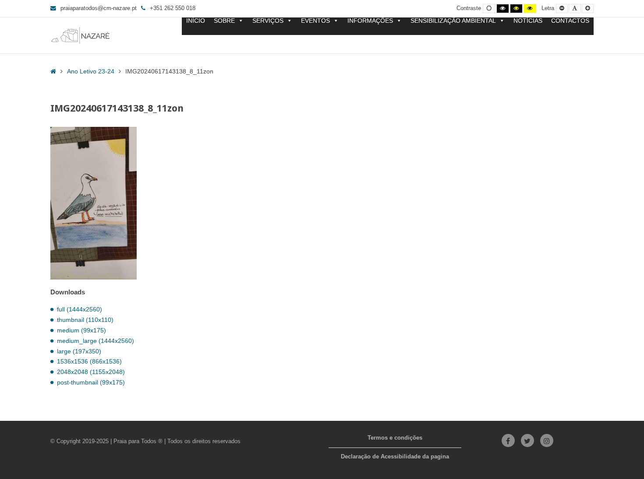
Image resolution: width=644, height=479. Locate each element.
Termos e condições (395, 438)
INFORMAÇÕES (370, 20)
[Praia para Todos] (80, 35)
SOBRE (224, 20)
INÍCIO (195, 20)
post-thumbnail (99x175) (91, 382)
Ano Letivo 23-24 (90, 71)
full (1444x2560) (79, 309)
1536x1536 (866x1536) (89, 361)
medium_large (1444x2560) (95, 340)
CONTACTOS (570, 20)
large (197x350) (79, 351)
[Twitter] (527, 440)
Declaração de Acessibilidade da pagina (395, 457)
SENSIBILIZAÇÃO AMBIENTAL (453, 20)
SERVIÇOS (267, 20)
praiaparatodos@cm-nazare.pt (98, 8)
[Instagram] (546, 440)
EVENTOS (315, 20)
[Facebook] (508, 440)
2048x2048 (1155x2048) (91, 371)
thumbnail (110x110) (85, 319)
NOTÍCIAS (527, 20)
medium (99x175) (81, 330)
